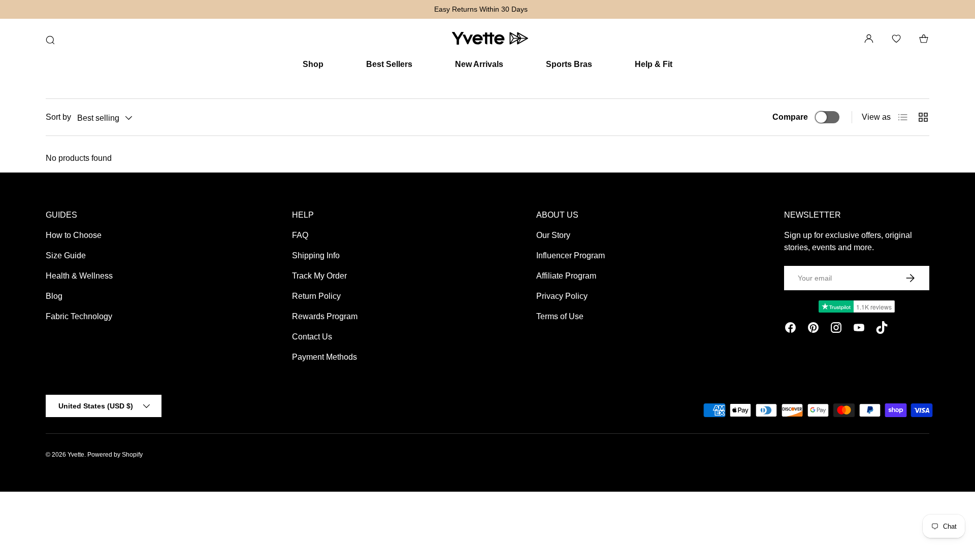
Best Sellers (389, 64)
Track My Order (319, 275)
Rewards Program (325, 316)
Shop (313, 64)
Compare (790, 117)
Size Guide (66, 255)
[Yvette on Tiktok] (881, 329)
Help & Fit (653, 64)
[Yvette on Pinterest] (813, 329)
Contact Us (312, 336)
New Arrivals (479, 64)
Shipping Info (316, 255)
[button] (923, 38)
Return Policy (316, 296)
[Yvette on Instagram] (836, 329)
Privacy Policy (562, 296)
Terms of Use (559, 316)
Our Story (553, 235)
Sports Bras (569, 64)
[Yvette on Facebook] (790, 329)
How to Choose (74, 235)
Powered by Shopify (115, 454)
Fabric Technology (79, 316)
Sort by (58, 117)
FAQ (300, 235)
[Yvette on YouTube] (859, 329)
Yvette (76, 454)
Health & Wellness (79, 275)
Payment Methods (324, 357)
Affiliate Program (566, 275)
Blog (54, 296)
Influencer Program (570, 255)
